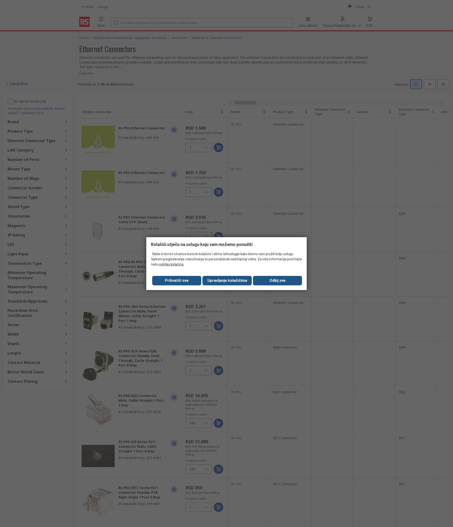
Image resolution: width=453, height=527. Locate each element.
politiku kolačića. (171, 264)
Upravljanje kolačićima (227, 280)
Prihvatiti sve (177, 280)
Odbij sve (277, 280)
